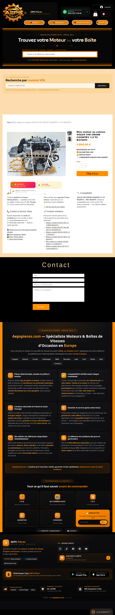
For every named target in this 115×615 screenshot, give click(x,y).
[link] (95, 13)
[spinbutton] (82, 165)
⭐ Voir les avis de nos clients (54, 207)
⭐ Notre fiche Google (15, 239)
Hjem (9, 122)
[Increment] (85, 165)
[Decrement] (78, 165)
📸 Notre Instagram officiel (16, 234)
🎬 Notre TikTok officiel (15, 237)
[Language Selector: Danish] (105, 13)
